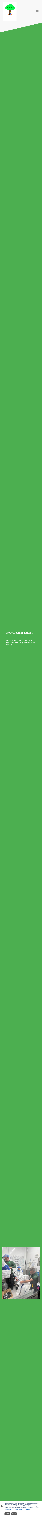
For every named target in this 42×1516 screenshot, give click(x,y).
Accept (7, 1513)
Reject (14, 1513)
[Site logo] (10, 11)
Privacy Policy (8, 1509)
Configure (27, 1509)
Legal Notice (18, 1509)
